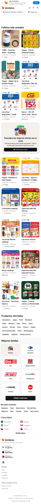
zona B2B (4, 488)
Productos (4, 478)
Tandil (26, 411)
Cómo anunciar (6, 486)
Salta (12, 411)
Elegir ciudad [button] (35, 12)
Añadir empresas (20, 398)
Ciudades (4, 475)
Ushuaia (18, 411)
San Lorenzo (34, 411)
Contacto (4, 472)
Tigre (12, 408)
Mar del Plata (31, 408)
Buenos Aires (20, 408)
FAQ (2, 470)
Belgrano (5, 408)
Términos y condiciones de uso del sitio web (20, 498)
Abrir (36, 3)
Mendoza (5, 411)
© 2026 (20, 496)
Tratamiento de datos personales (20, 501)
